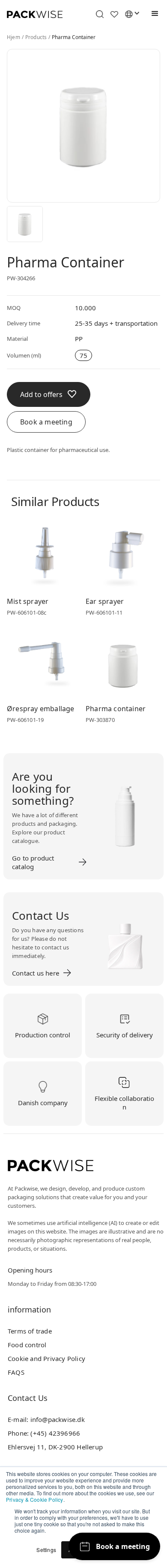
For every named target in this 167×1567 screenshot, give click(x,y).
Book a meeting (46, 422)
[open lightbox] (25, 224)
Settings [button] (46, 1549)
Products (36, 37)
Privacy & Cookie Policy (34, 1499)
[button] (153, 13)
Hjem (13, 37)
